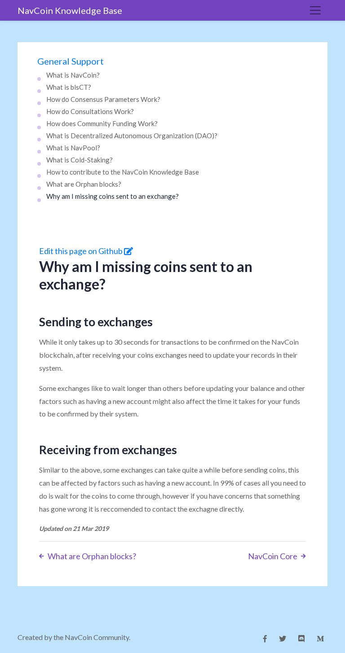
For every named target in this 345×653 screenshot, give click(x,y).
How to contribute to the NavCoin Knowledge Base (122, 172)
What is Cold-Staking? (79, 160)
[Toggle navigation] (315, 10)
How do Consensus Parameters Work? (103, 99)
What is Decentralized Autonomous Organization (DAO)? (131, 135)
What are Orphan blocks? (83, 184)
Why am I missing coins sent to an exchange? (112, 196)
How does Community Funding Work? (102, 123)
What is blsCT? (68, 87)
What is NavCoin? (73, 75)
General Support (70, 61)
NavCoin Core (272, 556)
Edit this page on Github (81, 251)
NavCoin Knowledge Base (70, 10)
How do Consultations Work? (90, 111)
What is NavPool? (73, 148)
